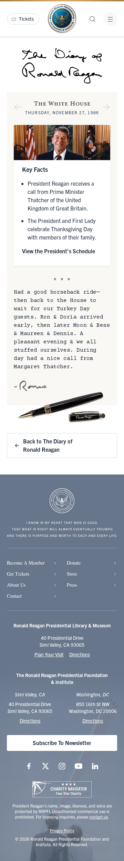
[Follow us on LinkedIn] (95, 766)
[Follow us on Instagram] (62, 766)
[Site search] (92, 19)
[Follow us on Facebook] (29, 766)
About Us (16, 584)
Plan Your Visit (49, 654)
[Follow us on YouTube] (78, 766)
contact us (98, 816)
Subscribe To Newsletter (62, 742)
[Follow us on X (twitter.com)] (45, 766)
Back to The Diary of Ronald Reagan (47, 445)
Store (72, 573)
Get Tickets (18, 573)
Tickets (26, 19)
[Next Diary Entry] (106, 108)
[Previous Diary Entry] (17, 108)
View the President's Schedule (58, 250)
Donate (74, 562)
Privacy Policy (62, 830)
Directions (79, 654)
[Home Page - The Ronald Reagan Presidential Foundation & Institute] (62, 19)
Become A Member (26, 562)
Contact (14, 596)
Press (72, 584)
